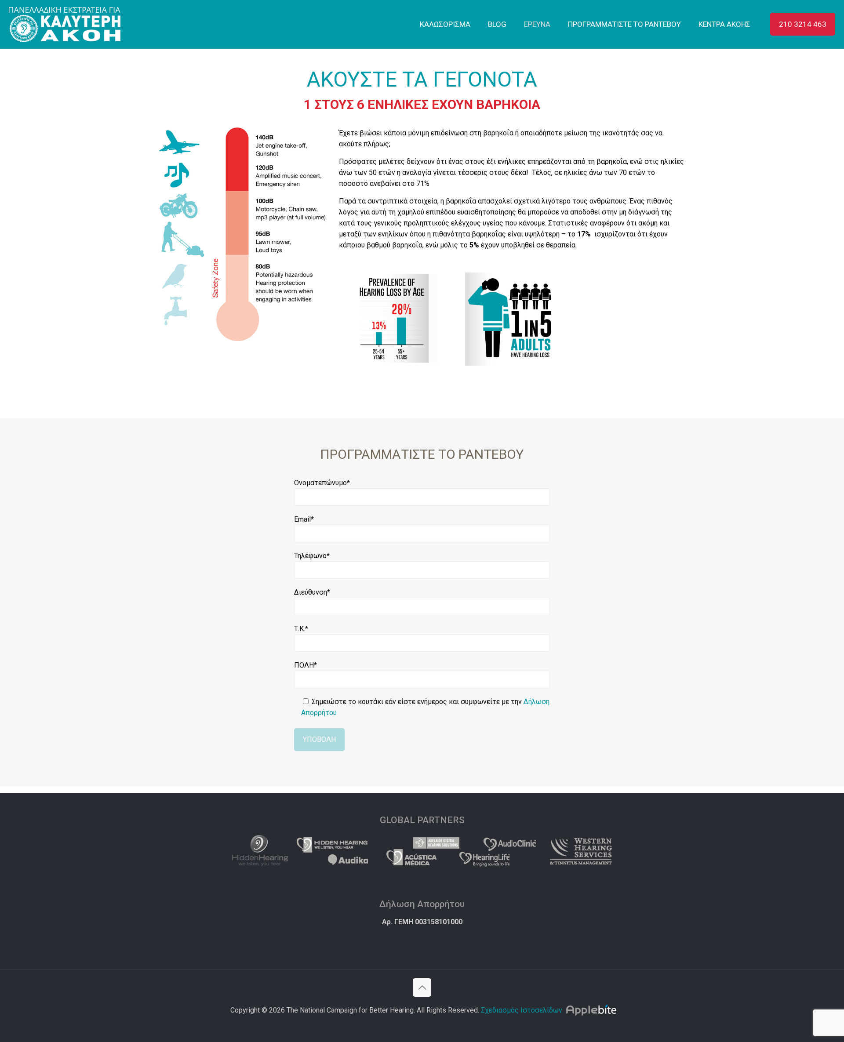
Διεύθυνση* (312, 592)
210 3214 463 (802, 24)
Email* (304, 519)
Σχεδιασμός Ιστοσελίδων (521, 1010)
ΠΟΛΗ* (305, 665)
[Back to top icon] (422, 987)
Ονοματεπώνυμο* (322, 483)
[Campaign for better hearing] (64, 24)
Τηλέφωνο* (312, 556)
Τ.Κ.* (301, 628)
